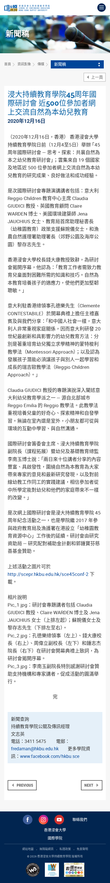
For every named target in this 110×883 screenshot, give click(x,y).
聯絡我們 (79, 819)
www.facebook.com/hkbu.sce (49, 756)
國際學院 (55, 837)
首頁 (7, 64)
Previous (24, 785)
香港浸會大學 (55, 829)
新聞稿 (60, 64)
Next (89, 785)
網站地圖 (28, 849)
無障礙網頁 (46, 849)
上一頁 (96, 77)
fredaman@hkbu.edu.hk (35, 749)
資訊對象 (24, 64)
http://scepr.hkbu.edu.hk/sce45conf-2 (48, 574)
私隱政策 (65, 849)
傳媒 (41, 64)
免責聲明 (82, 849)
